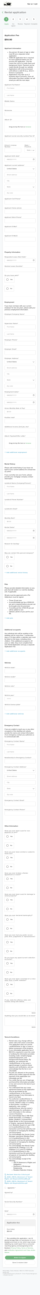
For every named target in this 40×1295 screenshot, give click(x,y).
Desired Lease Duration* (14, 266)
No (11, 288)
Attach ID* (8, 119)
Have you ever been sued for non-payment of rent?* (17, 831)
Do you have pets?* (12, 275)
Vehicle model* (10, 677)
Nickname (8, 110)
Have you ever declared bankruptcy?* (19, 915)
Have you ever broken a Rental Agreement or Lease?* (16, 873)
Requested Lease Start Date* (15, 257)
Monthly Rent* (10, 518)
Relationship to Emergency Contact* (18, 757)
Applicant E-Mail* (11, 226)
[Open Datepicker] (33, 160)
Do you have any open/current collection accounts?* (20, 958)
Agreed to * (11, 1188)
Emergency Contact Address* (16, 767)
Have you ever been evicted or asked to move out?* (20, 852)
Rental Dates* (10, 527)
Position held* (10, 417)
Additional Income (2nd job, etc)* (17, 426)
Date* (7, 1211)
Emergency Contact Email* (14, 800)
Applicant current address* (15, 165)
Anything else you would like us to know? (20, 1015)
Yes (11, 279)
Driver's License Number (11, 145)
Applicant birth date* (12, 156)
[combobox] (30, 150)
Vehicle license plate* (13, 704)
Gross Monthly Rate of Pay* (15, 408)
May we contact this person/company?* (19, 553)
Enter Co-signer (20, 1257)
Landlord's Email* (11, 509)
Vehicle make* (10, 667)
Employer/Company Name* (15, 314)
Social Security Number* (14, 1201)
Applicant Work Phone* (13, 217)
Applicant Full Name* (12, 84)
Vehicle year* (9, 695)
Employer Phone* (11, 340)
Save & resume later (20, 1262)
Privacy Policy (16, 1248)
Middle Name (10, 101)
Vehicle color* (10, 686)
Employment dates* (12, 392)
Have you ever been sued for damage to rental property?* (20, 894)
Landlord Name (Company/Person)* (18, 483)
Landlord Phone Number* (14, 499)
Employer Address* (12, 358)
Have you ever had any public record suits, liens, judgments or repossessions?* (20, 936)
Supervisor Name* (11, 323)
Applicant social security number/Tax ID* (20, 136)
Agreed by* (9, 1192)
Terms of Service (27, 1248)
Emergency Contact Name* (15, 741)
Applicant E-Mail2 (11, 235)
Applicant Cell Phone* (13, 198)
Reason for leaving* (12, 543)
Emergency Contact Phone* (15, 809)
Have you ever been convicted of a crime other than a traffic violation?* (20, 979)
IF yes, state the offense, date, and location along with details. (18, 1000)
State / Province (28, 145)
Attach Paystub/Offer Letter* (15, 436)
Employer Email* (11, 349)
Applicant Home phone (13, 208)
